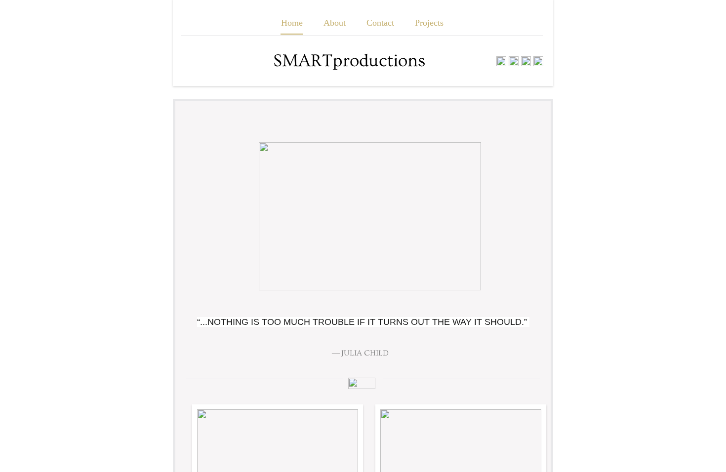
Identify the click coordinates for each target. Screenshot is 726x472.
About (334, 23)
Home (292, 23)
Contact (380, 23)
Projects (429, 23)
